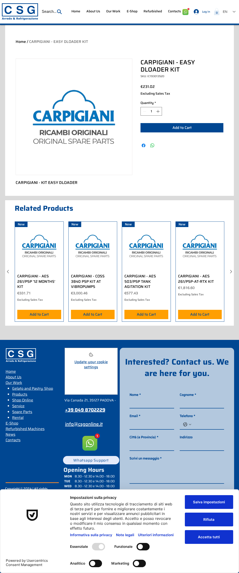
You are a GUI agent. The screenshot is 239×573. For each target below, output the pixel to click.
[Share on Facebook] (143, 145)
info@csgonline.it (84, 424)
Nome (135, 395)
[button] (52, 12)
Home (21, 42)
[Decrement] (144, 111)
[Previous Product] (8, 271)
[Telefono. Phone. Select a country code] (187, 424)
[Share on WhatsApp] (152, 145)
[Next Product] (231, 271)
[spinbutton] (151, 111)
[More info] (91, 356)
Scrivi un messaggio (146, 458)
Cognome (188, 395)
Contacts (13, 440)
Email (135, 416)
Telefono (187, 416)
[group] (119, 271)
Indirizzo (186, 437)
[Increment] (158, 111)
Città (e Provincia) (144, 437)
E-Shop (12, 423)
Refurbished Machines (25, 429)
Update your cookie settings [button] (91, 364)
